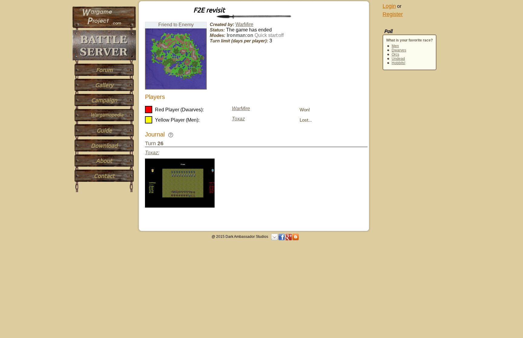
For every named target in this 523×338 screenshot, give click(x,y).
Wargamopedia (106, 114)
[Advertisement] (395, 146)
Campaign (104, 100)
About (104, 160)
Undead (398, 59)
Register (393, 14)
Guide (104, 130)
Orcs (395, 54)
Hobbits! (398, 63)
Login (389, 6)
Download (104, 145)
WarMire (244, 24)
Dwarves (399, 50)
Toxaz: (152, 152)
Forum (104, 70)
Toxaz (238, 118)
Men (395, 46)
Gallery (104, 85)
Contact (104, 175)
